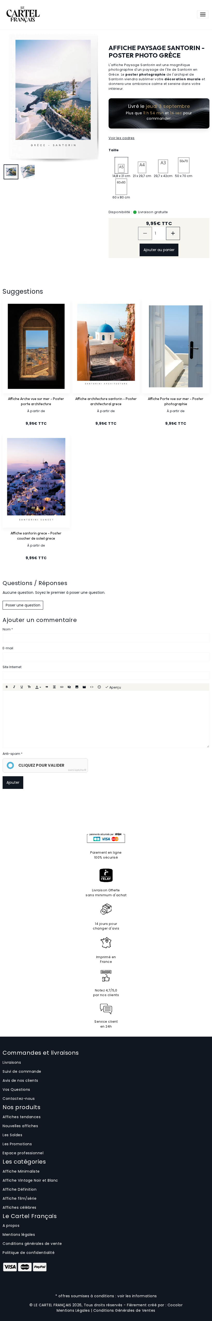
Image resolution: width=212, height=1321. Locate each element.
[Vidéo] (84, 687)
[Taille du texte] (29, 687)
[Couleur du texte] (38, 687)
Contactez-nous (19, 1098)
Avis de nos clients (20, 1080)
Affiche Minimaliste (21, 1171)
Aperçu (115, 687)
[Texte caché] (69, 687)
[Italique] (14, 687)
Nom (7, 629)
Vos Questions (16, 1089)
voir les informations (137, 1296)
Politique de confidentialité (29, 1252)
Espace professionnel (23, 1153)
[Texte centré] (54, 687)
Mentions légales (19, 1234)
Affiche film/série (19, 1198)
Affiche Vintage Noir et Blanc (30, 1180)
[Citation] (47, 687)
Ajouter (12, 782)
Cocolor (175, 1305)
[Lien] (62, 687)
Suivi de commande (22, 1071)
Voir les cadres (122, 138)
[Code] (92, 687)
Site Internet (12, 667)
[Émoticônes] (99, 687)
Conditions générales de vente (32, 1243)
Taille (114, 150)
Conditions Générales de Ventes (124, 1310)
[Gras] (7, 687)
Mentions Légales (73, 1310)
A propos (11, 1225)
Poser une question (23, 605)
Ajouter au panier (159, 249)
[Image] (77, 687)
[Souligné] (22, 687)
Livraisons (12, 1062)
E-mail (8, 648)
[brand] (23, 15)
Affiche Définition (19, 1189)
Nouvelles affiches (20, 1125)
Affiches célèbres (19, 1207)
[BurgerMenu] (202, 14)
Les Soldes (12, 1135)
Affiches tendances (22, 1116)
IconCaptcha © (77, 770)
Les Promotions (17, 1144)
